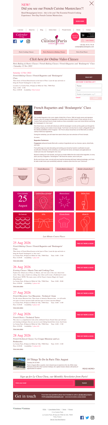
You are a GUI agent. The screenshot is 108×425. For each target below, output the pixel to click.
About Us (32, 30)
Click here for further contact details (75, 397)
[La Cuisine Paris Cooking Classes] (54, 40)
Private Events (66, 30)
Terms (64, 409)
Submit (95, 98)
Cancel (78, 97)
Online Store (52, 30)
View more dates (18, 261)
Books (78, 30)
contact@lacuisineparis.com (84, 47)
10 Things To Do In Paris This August (47, 359)
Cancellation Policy (54, 409)
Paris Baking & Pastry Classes (26, 63)
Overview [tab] (38, 113)
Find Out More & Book (85, 243)
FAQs (44, 409)
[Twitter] (21, 41)
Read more (88, 369)
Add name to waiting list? (86, 82)
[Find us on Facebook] (15, 41)
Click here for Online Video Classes (54, 59)
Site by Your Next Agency (57, 419)
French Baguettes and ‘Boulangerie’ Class (77, 63)
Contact (88, 30)
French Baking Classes (49, 63)
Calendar (20, 30)
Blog (41, 30)
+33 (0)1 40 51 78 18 (87, 45)
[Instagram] (28, 41)
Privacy (70, 409)
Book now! (80, 21)
